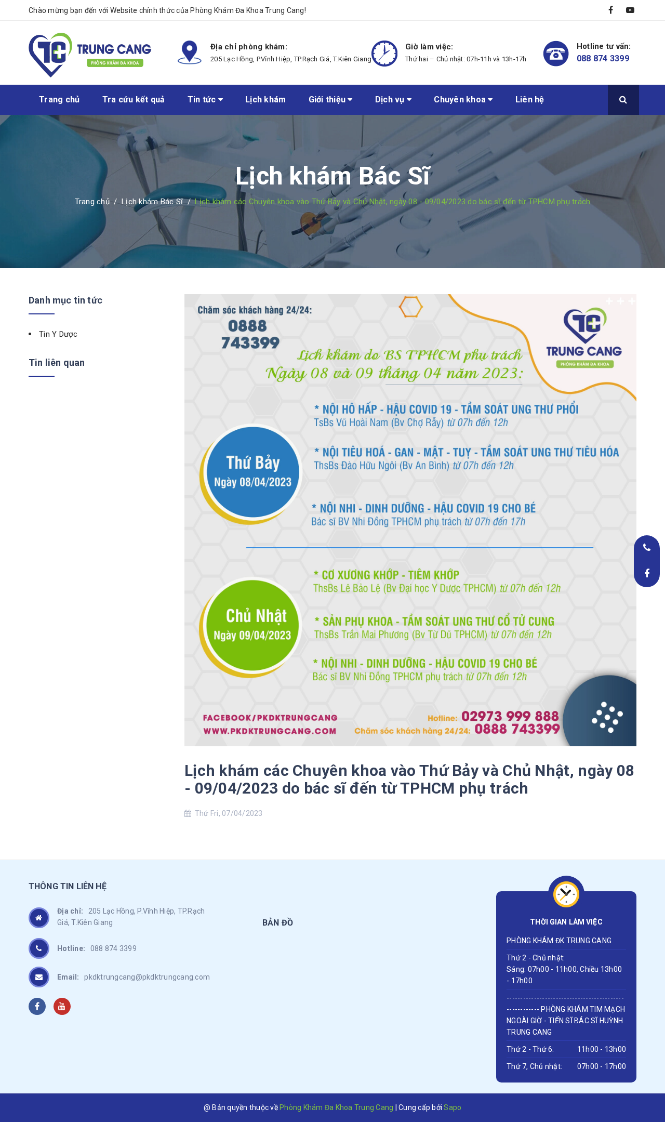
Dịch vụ (391, 99)
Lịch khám (265, 99)
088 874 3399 (603, 58)
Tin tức (203, 99)
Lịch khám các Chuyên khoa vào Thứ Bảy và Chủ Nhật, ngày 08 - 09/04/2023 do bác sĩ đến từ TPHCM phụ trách (409, 779)
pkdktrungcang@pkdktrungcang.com (133, 977)
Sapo (452, 1107)
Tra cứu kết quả (133, 99)
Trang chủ (59, 99)
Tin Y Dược (58, 334)
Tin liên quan (57, 362)
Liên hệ (529, 99)
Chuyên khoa (461, 99)
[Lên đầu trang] (644, 1047)
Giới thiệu (328, 99)
